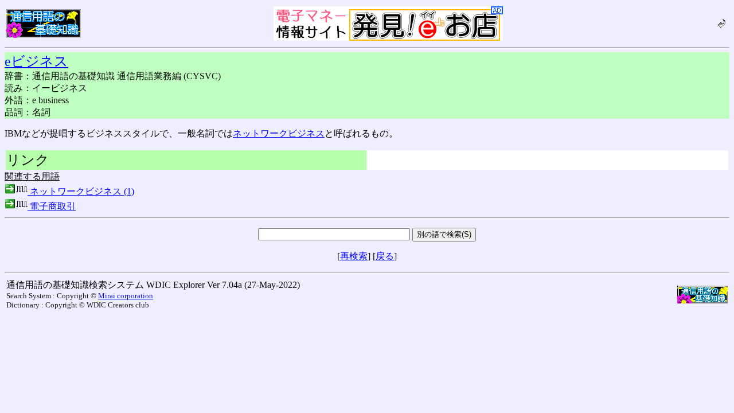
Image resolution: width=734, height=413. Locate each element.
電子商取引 (52, 206)
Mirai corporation (125, 295)
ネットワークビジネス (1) (81, 191)
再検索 (354, 256)
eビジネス (36, 61)
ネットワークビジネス (279, 133)
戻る (385, 256)
